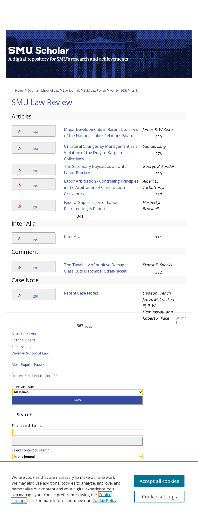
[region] (99, 488)
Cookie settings (159, 496)
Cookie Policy (104, 500)
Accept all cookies (159, 481)
